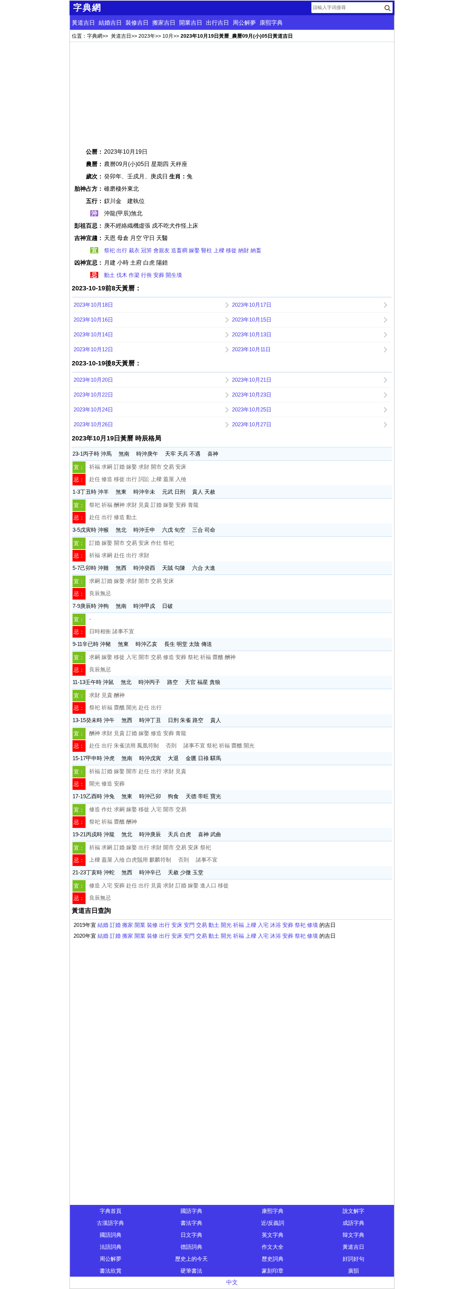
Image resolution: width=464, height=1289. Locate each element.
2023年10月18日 (93, 305)
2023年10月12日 (93, 349)
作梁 (134, 275)
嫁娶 (194, 250)
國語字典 (191, 1211)
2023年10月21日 (252, 380)
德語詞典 (191, 1247)
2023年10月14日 (93, 334)
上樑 (219, 250)
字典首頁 (110, 1211)
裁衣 (134, 250)
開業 (139, 925)
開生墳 (174, 275)
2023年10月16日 (93, 319)
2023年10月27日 (252, 424)
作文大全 (272, 1247)
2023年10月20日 (93, 380)
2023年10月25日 (252, 409)
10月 (167, 36)
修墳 (312, 925)
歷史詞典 (272, 1259)
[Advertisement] (232, 94)
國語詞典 (110, 1235)
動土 (109, 275)
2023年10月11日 (251, 349)
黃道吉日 (83, 23)
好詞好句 (353, 1259)
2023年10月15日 (252, 319)
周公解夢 (244, 23)
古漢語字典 (110, 1223)
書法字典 (191, 1223)
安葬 (158, 275)
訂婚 (115, 925)
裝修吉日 (137, 23)
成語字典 (353, 1223)
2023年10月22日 (93, 394)
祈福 (238, 925)
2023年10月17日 (252, 305)
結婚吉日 (110, 23)
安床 (176, 925)
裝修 (152, 925)
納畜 (255, 250)
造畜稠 (179, 250)
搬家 (127, 925)
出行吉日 (217, 23)
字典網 (94, 36)
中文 (232, 1282)
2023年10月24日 (93, 409)
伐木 (121, 275)
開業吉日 (190, 23)
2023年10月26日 (93, 424)
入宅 (263, 925)
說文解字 (353, 1211)
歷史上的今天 (191, 1259)
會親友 (161, 250)
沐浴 (275, 925)
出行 (121, 250)
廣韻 (353, 1271)
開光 (226, 925)
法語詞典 (110, 1247)
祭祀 (109, 250)
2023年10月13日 (252, 334)
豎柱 (206, 250)
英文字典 (272, 1235)
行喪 (146, 275)
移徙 (231, 250)
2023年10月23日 (252, 394)
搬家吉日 (163, 23)
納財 (243, 250)
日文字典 (191, 1235)
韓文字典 (353, 1235)
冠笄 (146, 250)
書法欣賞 (110, 1271)
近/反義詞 (272, 1223)
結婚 (103, 925)
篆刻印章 (272, 1271)
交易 (201, 925)
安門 (189, 925)
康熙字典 (271, 23)
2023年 (146, 36)
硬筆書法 (191, 1271)
